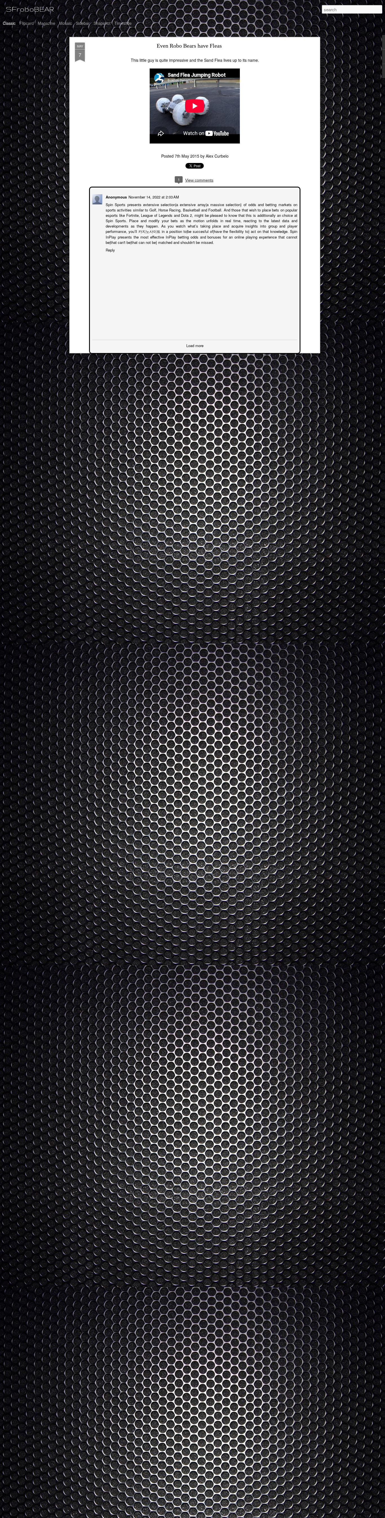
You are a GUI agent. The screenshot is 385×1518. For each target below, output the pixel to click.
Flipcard (26, 23)
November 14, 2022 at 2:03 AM (153, 196)
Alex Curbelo (217, 156)
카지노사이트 (149, 230)
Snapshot (102, 23)
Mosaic (65, 23)
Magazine (46, 23)
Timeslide (123, 23)
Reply (109, 249)
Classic (9, 23)
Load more (194, 345)
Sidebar (83, 23)
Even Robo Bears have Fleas (189, 46)
